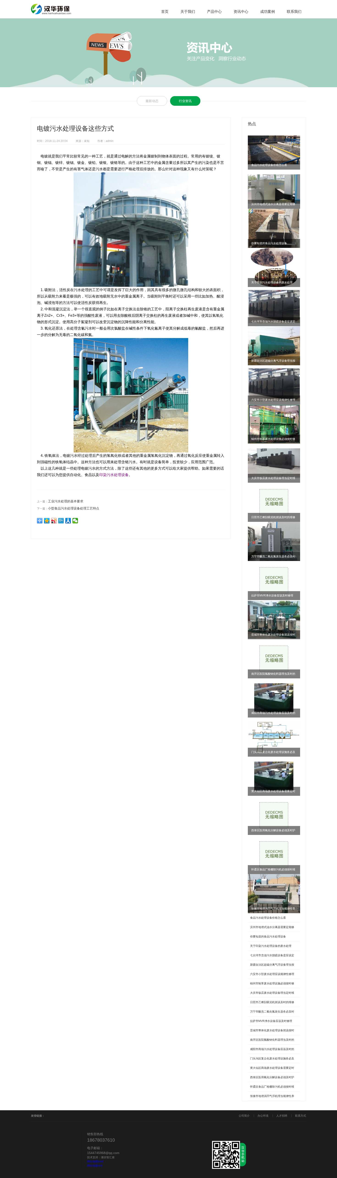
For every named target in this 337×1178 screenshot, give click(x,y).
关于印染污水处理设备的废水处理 (270, 946)
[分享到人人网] (68, 520)
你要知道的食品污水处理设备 (268, 936)
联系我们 (294, 12)
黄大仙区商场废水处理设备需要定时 (272, 1068)
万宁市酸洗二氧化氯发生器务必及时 (272, 1011)
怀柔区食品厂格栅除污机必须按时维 (272, 1086)
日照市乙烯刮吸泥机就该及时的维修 (272, 1002)
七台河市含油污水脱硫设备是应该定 (272, 955)
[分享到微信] (75, 520)
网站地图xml (94, 1165)
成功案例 (267, 12)
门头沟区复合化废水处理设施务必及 (272, 1058)
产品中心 (214, 12)
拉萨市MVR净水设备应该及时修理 (271, 1021)
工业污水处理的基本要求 (65, 501)
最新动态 (152, 101)
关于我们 (187, 12)
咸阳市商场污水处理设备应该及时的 (272, 1049)
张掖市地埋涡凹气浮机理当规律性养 (272, 1096)
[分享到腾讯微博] (61, 520)
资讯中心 (241, 12)
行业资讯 (185, 101)
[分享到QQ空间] (47, 520)
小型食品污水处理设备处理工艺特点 (73, 508)
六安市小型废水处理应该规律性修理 (272, 974)
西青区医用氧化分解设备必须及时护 (272, 1077)
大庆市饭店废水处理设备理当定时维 (272, 992)
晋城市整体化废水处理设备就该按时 (272, 1030)
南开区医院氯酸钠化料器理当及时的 (272, 1039)
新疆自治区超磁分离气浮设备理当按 (272, 964)
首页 (164, 12)
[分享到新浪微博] (54, 520)
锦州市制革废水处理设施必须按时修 (272, 983)
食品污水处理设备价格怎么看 (268, 917)
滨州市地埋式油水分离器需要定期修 (272, 927)
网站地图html (95, 1161)
